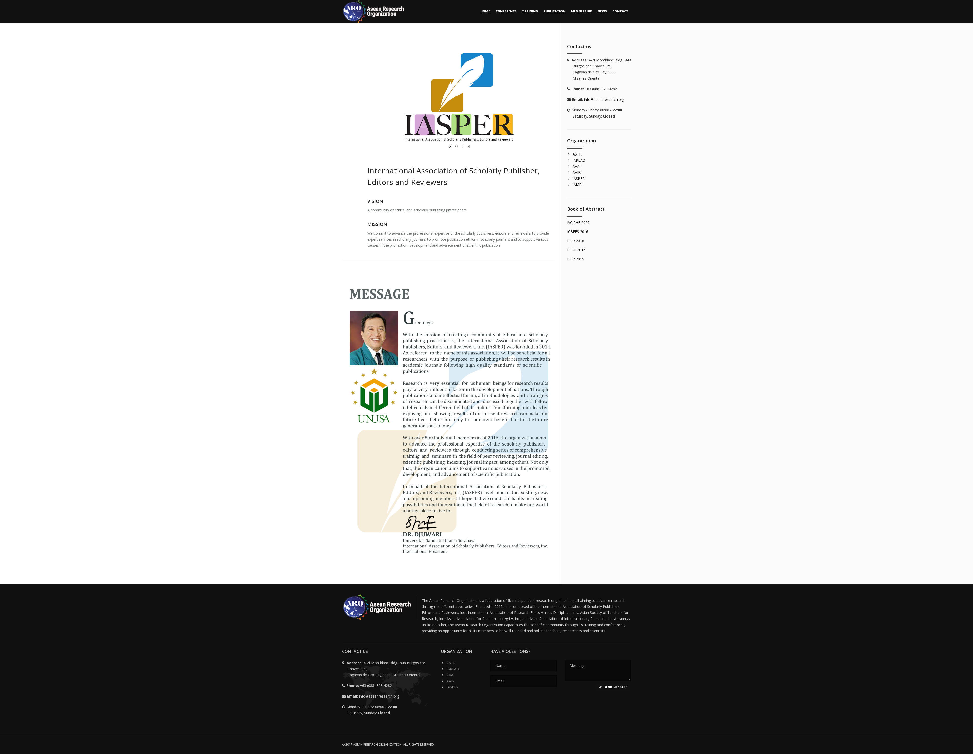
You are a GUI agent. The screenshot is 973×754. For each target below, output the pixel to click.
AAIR (577, 172)
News (602, 11)
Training (530, 11)
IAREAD (579, 160)
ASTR (577, 154)
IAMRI (578, 184)
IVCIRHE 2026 (578, 222)
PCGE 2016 (576, 249)
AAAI (577, 166)
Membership (581, 11)
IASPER (579, 178)
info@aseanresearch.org (604, 99)
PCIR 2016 (575, 240)
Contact (620, 11)
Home (485, 11)
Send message (615, 687)
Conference (506, 11)
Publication (554, 11)
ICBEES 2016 (577, 231)
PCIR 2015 (575, 259)
